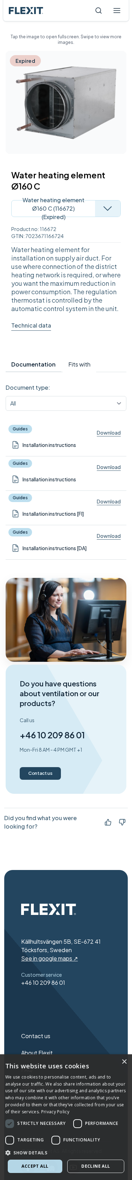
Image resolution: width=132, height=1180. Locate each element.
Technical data (31, 325)
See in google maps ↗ (49, 958)
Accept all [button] (34, 1166)
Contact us (40, 773)
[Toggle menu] (117, 10)
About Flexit (37, 1052)
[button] (66, 1152)
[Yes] (108, 822)
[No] (122, 822)
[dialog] (66, 1117)
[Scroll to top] (26, 10)
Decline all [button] (95, 1166)
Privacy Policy (55, 1112)
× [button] (124, 1061)
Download (109, 432)
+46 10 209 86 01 (52, 735)
